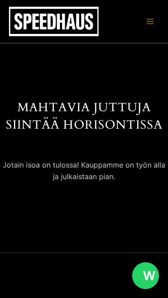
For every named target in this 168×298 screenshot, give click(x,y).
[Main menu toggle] (150, 21)
